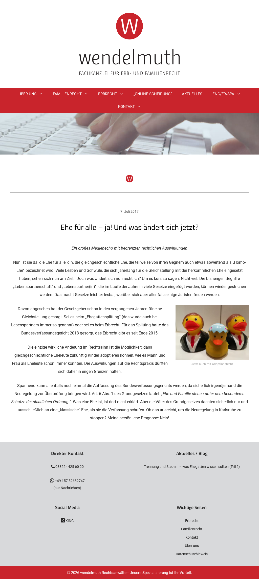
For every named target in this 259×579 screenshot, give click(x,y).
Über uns (192, 546)
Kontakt (126, 106)
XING (69, 521)
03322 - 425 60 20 (69, 467)
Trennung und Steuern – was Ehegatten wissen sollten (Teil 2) (192, 467)
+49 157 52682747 (69, 481)
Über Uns (27, 94)
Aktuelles (192, 94)
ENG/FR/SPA (223, 94)
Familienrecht (67, 94)
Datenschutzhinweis (192, 554)
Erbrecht (107, 94)
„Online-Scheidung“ (153, 94)
